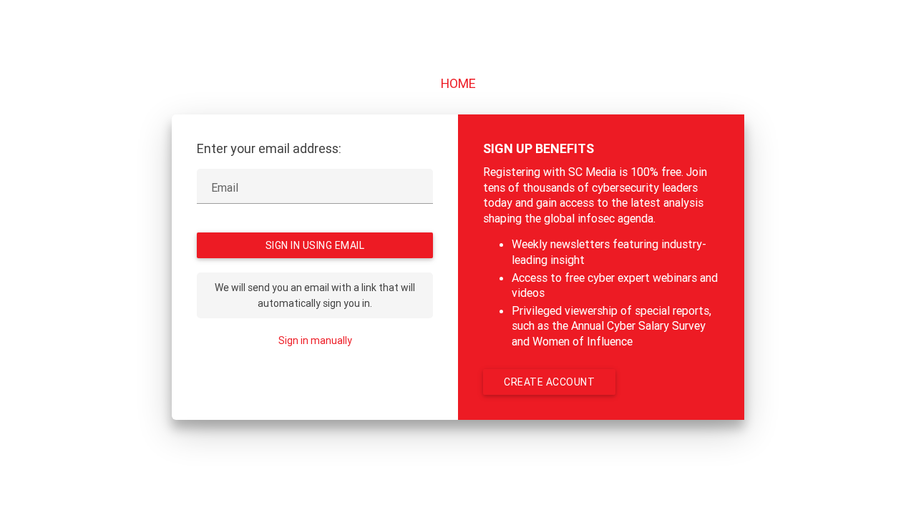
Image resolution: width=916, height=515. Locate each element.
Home (458, 83)
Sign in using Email (315, 245)
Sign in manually (315, 340)
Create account (549, 382)
